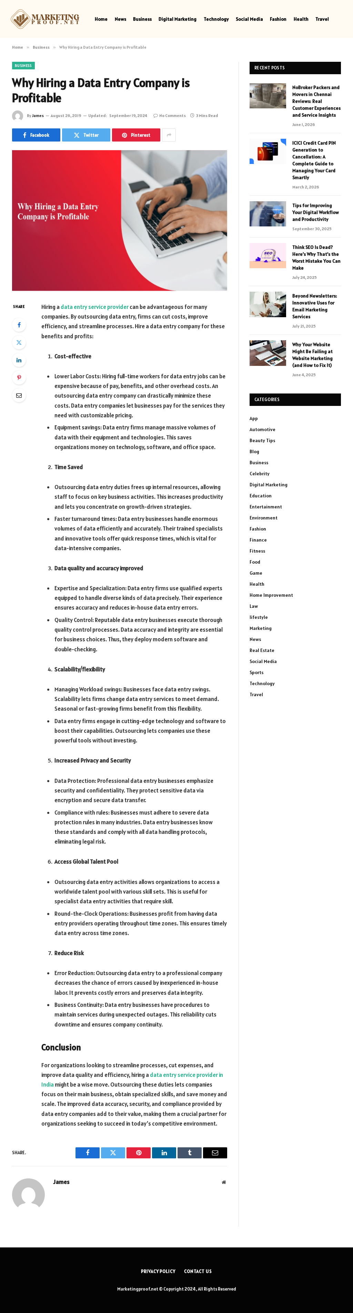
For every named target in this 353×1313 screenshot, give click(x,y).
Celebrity (260, 473)
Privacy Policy (158, 1271)
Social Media (249, 19)
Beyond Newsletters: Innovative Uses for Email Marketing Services (314, 306)
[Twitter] (19, 342)
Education (261, 496)
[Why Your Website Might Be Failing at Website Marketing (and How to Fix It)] (268, 353)
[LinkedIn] (19, 360)
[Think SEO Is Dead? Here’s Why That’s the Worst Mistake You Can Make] (268, 255)
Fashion (278, 19)
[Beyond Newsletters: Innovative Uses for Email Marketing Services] (268, 304)
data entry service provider (95, 307)
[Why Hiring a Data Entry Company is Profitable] (119, 220)
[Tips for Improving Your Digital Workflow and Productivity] (268, 213)
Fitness (257, 551)
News (120, 19)
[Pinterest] (19, 378)
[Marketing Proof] (44, 19)
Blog (254, 451)
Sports (256, 672)
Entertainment (266, 507)
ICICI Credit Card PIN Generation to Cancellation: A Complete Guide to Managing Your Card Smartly (314, 160)
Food (255, 562)
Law (254, 606)
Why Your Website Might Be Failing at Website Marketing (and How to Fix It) (312, 354)
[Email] (19, 395)
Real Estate (262, 650)
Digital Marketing (177, 19)
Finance (258, 540)
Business (142, 19)
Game (256, 573)
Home (101, 19)
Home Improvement (271, 595)
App (254, 418)
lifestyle (259, 617)
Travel (322, 19)
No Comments (172, 115)
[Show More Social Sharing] (169, 135)
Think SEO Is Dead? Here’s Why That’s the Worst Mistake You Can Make (316, 257)
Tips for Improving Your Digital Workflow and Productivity (315, 212)
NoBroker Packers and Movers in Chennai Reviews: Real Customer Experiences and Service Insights (316, 101)
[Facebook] (19, 325)
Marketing (261, 628)
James (38, 115)
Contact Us (198, 1271)
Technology (216, 19)
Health (301, 19)
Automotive (262, 429)
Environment (264, 518)
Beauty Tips (262, 440)
